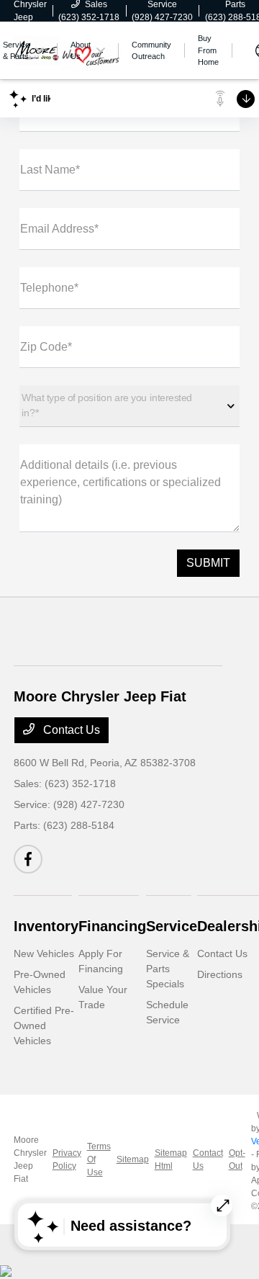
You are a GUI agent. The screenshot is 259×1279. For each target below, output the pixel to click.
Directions (219, 974)
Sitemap (133, 1159)
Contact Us (70, 730)
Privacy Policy (67, 1159)
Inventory (46, 926)
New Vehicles (44, 953)
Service (171, 926)
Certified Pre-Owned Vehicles (44, 1025)
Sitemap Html (171, 1159)
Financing (112, 926)
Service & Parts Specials (167, 968)
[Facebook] (28, 859)
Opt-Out (237, 1159)
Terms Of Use (99, 1159)
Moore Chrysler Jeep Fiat (30, 1159)
